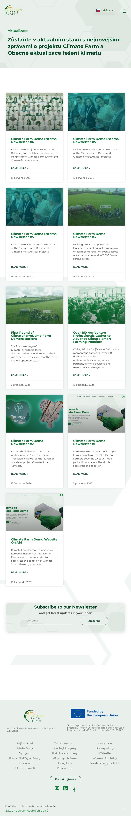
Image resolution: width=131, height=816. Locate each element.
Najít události (25, 743)
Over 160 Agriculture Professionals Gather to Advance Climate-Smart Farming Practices (92, 337)
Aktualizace (105, 743)
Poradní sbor (64, 768)
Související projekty (64, 748)
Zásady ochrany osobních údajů (105, 764)
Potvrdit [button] (109, 808)
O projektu (25, 753)
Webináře (105, 753)
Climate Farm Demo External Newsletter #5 (96, 140)
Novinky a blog (105, 748)
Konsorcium (25, 763)
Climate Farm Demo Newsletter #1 (89, 442)
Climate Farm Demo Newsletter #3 (89, 235)
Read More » (19, 168)
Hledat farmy (25, 748)
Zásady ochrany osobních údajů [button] (26, 810)
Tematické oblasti (64, 743)
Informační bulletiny (105, 758)
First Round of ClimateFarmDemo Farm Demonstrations (31, 336)
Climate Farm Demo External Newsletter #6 (34, 140)
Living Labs (65, 763)
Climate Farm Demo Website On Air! (34, 541)
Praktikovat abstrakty (65, 753)
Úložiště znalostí (25, 768)
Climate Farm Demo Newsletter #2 (27, 442)
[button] (124, 11)
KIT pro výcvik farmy (65, 758)
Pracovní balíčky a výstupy (25, 758)
